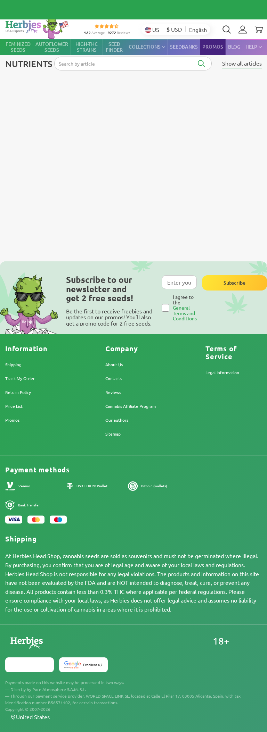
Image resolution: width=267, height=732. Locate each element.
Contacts (113, 378)
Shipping (13, 364)
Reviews (113, 392)
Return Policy (18, 392)
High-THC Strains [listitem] (86, 47)
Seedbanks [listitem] (184, 46)
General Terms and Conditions (185, 312)
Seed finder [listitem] (114, 47)
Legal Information (222, 372)
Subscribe (234, 282)
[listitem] (242, 29)
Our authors (116, 420)
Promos (12, 420)
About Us (114, 364)
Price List (14, 406)
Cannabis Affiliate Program (130, 406)
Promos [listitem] (212, 46)
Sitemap (113, 434)
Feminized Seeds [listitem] (18, 47)
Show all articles (242, 63)
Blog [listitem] (234, 46)
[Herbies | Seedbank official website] (38, 27)
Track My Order (20, 378)
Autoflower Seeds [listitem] (51, 47)
